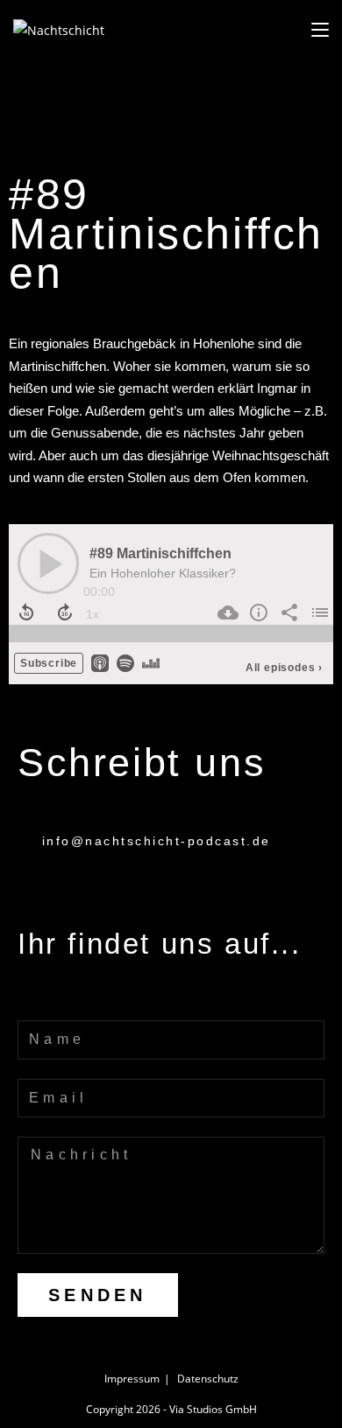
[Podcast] (103, 994)
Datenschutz (208, 1378)
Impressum (132, 1378)
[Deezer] (169, 994)
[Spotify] (37, 994)
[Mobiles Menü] (320, 30)
